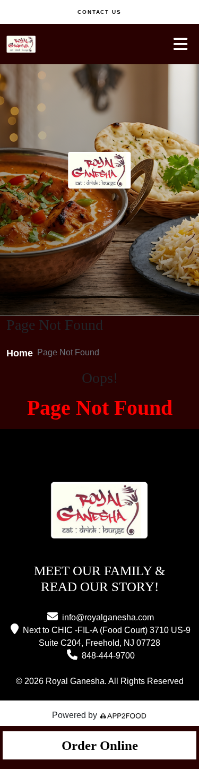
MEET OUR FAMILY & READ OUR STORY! (99, 578)
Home (19, 353)
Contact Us (99, 12)
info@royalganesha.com (108, 617)
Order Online (100, 745)
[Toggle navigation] (180, 44)
